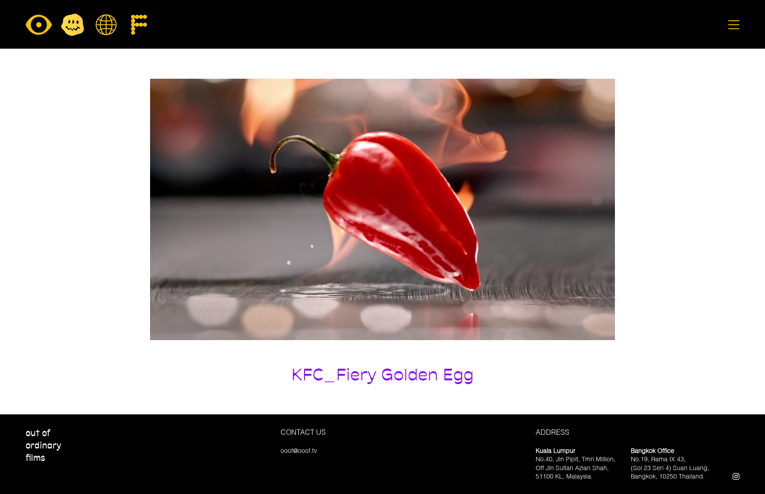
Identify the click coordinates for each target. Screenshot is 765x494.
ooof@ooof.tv (299, 450)
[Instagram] (736, 475)
